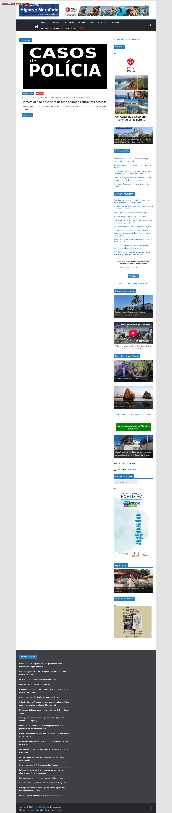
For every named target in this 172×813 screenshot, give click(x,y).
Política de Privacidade (51, 28)
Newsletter (71, 28)
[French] (15, 3)
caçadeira (54, 97)
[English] (12, 3)
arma (48, 97)
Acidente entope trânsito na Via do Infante (130, 216)
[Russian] (27, 3)
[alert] (133, 469)
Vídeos (91, 22)
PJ (92, 97)
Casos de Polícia (28, 93)
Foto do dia (103, 22)
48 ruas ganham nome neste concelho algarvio (131, 213)
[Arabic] (3, 3)
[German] (18, 3)
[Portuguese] (81, 28)
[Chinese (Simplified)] (6, 3)
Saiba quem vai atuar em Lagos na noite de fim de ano (41, 778)
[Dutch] (9, 3)
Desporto (116, 22)
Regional (45, 22)
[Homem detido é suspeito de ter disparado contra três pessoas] (64, 66)
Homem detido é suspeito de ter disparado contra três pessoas (64, 102)
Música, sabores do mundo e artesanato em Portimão (40, 795)
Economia (69, 22)
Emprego (57, 22)
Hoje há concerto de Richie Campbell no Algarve (38, 765)
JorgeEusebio (39, 97)
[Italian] (21, 3)
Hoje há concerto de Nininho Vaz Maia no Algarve (133, 227)
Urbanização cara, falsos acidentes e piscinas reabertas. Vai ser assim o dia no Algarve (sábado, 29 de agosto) (133, 233)
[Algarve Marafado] (36, 26)
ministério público (85, 97)
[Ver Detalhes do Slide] (133, 135)
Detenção (74, 97)
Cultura (81, 22)
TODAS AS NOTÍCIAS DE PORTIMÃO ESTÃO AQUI (132, 414)
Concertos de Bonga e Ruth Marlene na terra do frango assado (44, 783)
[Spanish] (30, 3)
